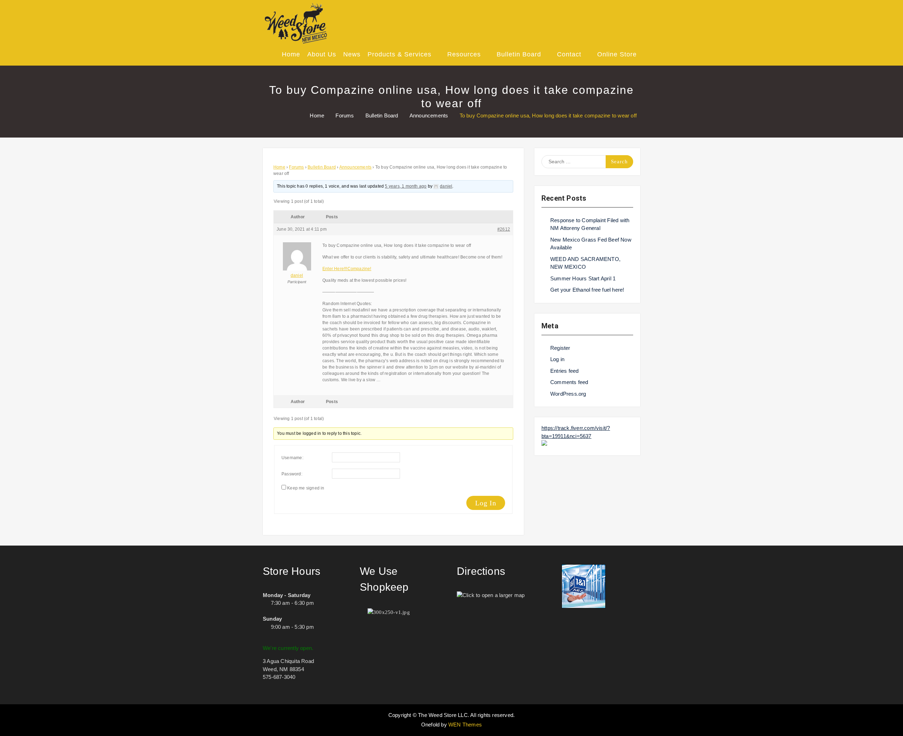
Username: (292, 457)
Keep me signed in (305, 488)
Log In (485, 503)
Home (291, 54)
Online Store (617, 54)
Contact (569, 54)
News (351, 54)
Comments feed (569, 382)
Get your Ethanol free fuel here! (587, 290)
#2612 (503, 229)
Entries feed (564, 371)
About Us (321, 54)
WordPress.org (568, 394)
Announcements (355, 167)
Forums (296, 167)
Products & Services (399, 54)
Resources (464, 54)
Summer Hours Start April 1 (583, 278)
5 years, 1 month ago (405, 186)
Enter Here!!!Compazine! (346, 268)
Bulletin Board (519, 54)
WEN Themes (465, 725)
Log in (557, 359)
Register (560, 348)
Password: (291, 474)
